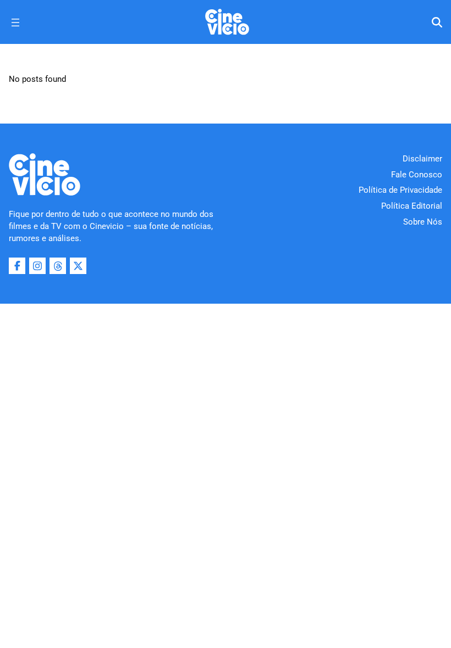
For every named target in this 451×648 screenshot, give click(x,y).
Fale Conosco (416, 175)
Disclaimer (422, 159)
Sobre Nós (422, 222)
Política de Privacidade (400, 190)
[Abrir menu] (15, 22)
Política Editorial (411, 206)
